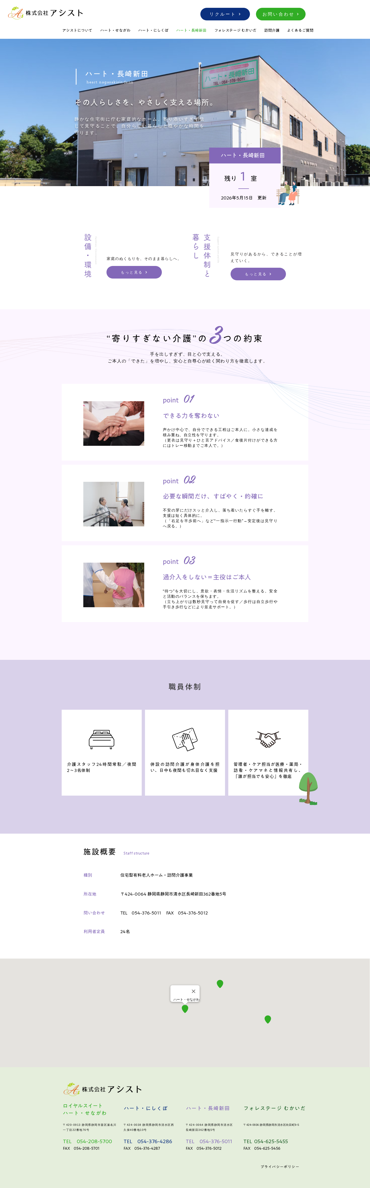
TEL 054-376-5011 (140, 913)
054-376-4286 (154, 1141)
